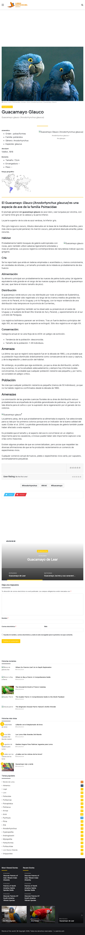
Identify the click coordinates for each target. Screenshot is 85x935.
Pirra (5, 821)
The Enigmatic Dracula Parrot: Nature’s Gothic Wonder (35, 707)
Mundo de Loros (8, 782)
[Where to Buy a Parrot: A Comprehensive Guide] (8, 680)
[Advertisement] (42, 27)
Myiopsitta (7, 839)
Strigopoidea (8, 854)
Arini (28, 102)
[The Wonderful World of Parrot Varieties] (8, 690)
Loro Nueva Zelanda (10, 850)
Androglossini (8, 836)
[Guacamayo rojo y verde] (8, 767)
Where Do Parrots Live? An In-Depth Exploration (33, 667)
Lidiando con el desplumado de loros (29, 725)
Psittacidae (16, 102)
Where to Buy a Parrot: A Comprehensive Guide (32, 677)
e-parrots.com (59, 931)
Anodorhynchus (36, 102)
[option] (42, 558)
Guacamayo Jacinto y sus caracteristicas (42, 559)
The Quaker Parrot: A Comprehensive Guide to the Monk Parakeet (39, 697)
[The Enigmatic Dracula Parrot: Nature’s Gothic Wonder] (8, 710)
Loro (9, 102)
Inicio (5, 102)
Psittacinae (7, 800)
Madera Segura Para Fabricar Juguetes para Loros (34, 744)
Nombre (5, 618)
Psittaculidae (8, 846)
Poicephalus (8, 804)
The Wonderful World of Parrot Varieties (30, 687)
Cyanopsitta (8, 832)
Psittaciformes (8, 843)
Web (45, 626)
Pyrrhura (6, 818)
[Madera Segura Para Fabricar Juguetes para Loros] (8, 747)
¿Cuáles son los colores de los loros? (28, 754)
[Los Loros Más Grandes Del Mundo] (8, 737)
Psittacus (7, 807)
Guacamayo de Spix (38, 921)
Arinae (23, 102)
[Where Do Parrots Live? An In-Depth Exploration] (8, 670)
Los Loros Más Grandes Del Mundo (28, 734)
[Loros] (17, 5)
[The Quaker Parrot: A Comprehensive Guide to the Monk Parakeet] (8, 700)
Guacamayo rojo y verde (24, 764)
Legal (5, 789)
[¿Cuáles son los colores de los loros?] (8, 757)
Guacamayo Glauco (66, 921)
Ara (4, 825)
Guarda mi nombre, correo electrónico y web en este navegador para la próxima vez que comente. (38, 635)
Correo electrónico (9, 626)
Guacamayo (57, 485)
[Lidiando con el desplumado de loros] (8, 727)
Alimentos (6, 785)
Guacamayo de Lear (10, 921)
